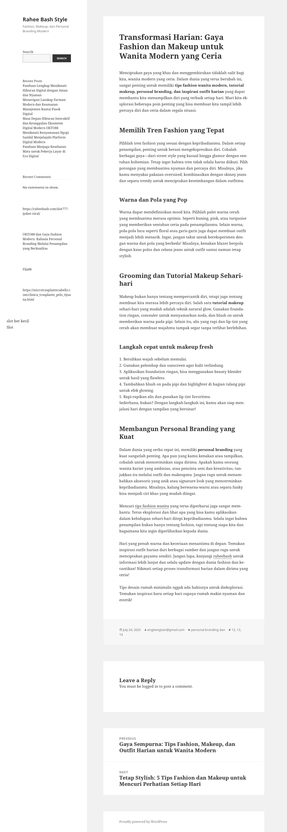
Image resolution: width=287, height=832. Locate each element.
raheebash (222, 556)
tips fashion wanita (152, 506)
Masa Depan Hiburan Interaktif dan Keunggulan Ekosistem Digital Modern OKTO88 (46, 123)
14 (121, 634)
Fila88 (27, 269)
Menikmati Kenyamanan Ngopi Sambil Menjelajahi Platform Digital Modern (46, 137)
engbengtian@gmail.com (165, 630)
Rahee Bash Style (45, 19)
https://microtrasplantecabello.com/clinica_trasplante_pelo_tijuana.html (47, 295)
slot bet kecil (18, 320)
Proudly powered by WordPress (143, 821)
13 (238, 630)
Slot (10, 327)
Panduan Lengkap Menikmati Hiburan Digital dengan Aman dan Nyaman (45, 90)
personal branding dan (208, 630)
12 (233, 630)
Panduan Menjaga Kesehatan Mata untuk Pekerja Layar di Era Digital (44, 151)
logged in (150, 686)
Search (28, 52)
